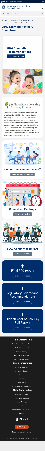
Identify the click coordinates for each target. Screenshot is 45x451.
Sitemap (22, 379)
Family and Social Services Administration (18, 7)
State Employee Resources (21, 386)
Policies (21, 375)
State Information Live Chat (21, 344)
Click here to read (16, 56)
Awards (21, 414)
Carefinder (14, 20)
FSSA (6, 20)
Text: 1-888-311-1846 (21, 359)
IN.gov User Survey (21, 367)
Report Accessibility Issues (21, 432)
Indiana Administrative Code (22, 410)
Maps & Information (21, 394)
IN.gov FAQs (22, 383)
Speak (21, 427)
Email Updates (22, 402)
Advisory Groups (27, 20)
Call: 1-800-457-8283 (21, 355)
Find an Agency (21, 352)
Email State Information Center (22, 348)
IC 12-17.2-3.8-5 (19, 117)
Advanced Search (21, 371)
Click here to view (22, 214)
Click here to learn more (22, 174)
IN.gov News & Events (21, 398)
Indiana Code (21, 406)
